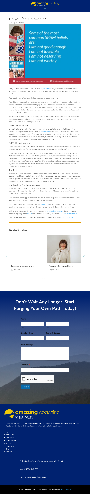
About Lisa (10, 435)
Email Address (28, 333)
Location (25, 365)
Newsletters (30, 23)
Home (8, 432)
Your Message (27, 345)
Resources (10, 446)
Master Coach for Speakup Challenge (61, 267)
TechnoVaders (65, 489)
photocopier (45, 132)
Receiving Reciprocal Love (23, 266)
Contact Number (53, 333)
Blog (7, 449)
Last (47, 328)
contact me (45, 204)
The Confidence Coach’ (55, 211)
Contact (9, 452)
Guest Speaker (11, 440)
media (29, 214)
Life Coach (10, 438)
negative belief (46, 89)
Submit (25, 386)
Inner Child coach (66, 218)
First (22, 328)
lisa (12, 23)
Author (8, 443)
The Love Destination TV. (69, 214)
